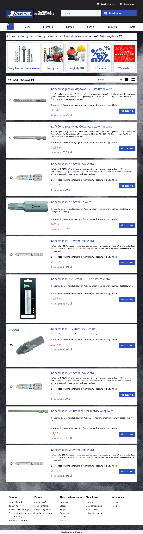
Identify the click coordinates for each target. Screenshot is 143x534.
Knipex (63, 509)
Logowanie (91, 502)
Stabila (63, 506)
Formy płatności (16, 502)
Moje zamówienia (94, 506)
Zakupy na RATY (16, 506)
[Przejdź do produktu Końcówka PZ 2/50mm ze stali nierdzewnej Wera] (28, 412)
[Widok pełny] (133, 79)
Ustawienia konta (94, 513)
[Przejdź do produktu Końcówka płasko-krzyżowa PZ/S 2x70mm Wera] (28, 137)
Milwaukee (65, 502)
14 (131, 485)
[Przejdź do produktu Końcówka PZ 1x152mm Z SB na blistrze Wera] (28, 298)
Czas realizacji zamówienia (21, 513)
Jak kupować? (40, 502)
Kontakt (115, 502)
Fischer (63, 516)
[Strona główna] (30, 15)
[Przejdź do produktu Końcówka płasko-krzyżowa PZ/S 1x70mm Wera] (28, 100)
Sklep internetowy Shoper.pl (71, 532)
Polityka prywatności (43, 509)
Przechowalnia (92, 509)
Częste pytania (41, 506)
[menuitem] (27, 26)
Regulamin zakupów (43, 513)
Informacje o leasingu (19, 509)
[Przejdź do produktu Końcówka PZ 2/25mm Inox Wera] (28, 387)
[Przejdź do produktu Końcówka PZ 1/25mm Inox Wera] (28, 178)
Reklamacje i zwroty (18, 520)
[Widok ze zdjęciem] (126, 79)
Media (114, 506)
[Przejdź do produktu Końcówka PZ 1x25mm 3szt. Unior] (28, 345)
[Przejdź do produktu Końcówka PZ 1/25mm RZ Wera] (28, 206)
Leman (63, 520)
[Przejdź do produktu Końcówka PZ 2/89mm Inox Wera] (28, 463)
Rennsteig (64, 513)
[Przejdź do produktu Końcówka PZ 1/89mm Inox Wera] (28, 254)
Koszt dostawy (15, 516)
